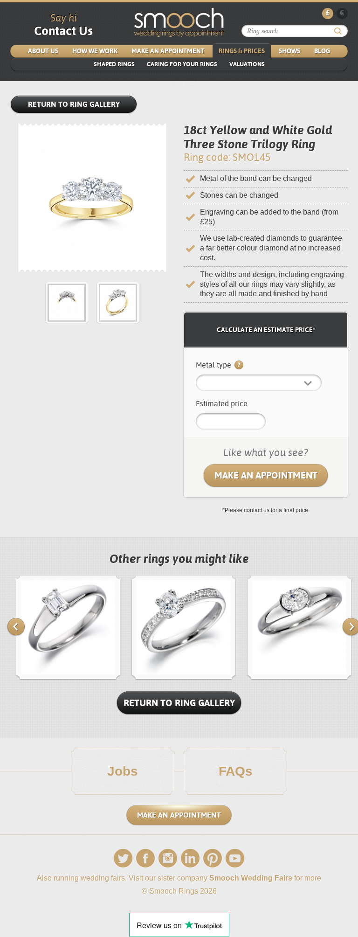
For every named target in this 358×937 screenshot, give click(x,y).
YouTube (235, 858)
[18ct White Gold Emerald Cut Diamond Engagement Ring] (68, 678)
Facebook (145, 858)
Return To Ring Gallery (179, 702)
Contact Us (63, 31)
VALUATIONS (247, 64)
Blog (322, 51)
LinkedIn (190, 858)
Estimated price (222, 403)
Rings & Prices (242, 51)
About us (43, 51)
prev (16, 626)
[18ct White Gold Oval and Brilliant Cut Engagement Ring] (183, 678)
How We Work (94, 51)
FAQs (236, 771)
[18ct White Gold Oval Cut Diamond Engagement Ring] (299, 678)
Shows (289, 51)
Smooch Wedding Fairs (250, 878)
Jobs (122, 771)
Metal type (214, 365)
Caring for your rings (182, 64)
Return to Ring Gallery (74, 104)
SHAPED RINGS (114, 64)
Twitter (123, 858)
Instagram (167, 858)
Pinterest (212, 858)
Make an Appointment (168, 51)
